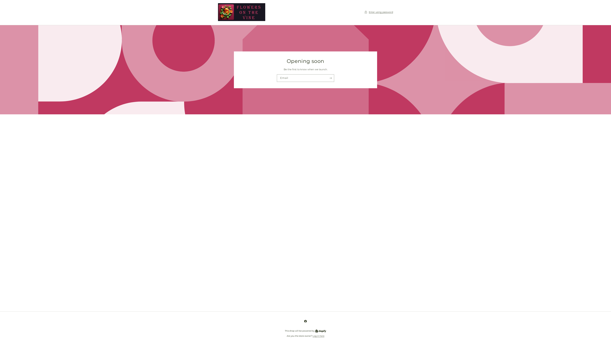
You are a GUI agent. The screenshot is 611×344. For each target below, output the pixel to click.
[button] (378, 12)
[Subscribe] (330, 78)
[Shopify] (320, 331)
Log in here (318, 336)
